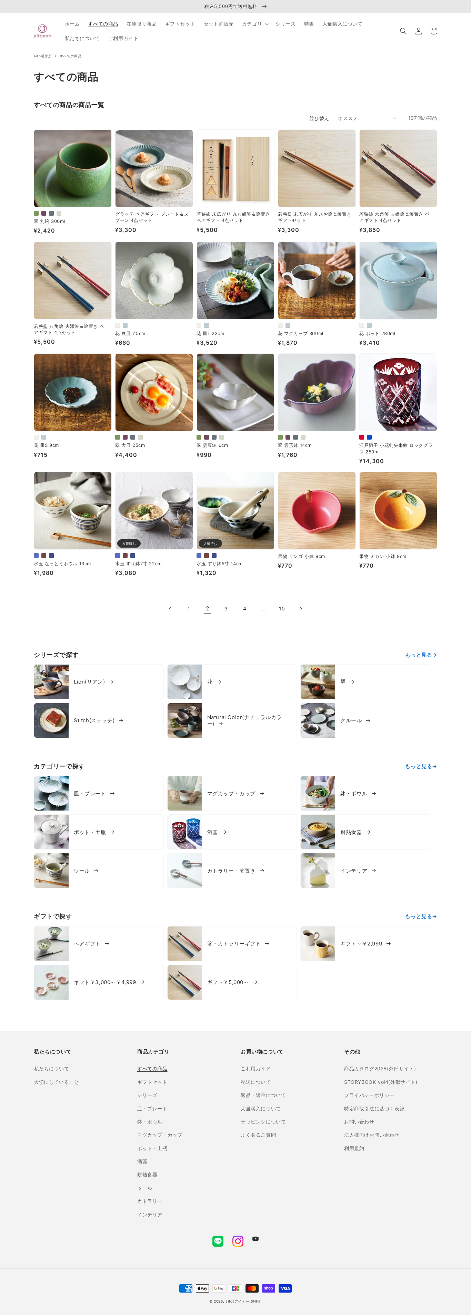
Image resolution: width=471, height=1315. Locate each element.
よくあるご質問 (258, 1135)
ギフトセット (152, 1082)
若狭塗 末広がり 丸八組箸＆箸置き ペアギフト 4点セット (233, 217)
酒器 (142, 1161)
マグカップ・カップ (159, 1135)
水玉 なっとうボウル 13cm (62, 563)
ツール (144, 1188)
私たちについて (51, 1068)
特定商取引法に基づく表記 (374, 1108)
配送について (256, 1082)
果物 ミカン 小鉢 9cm (383, 556)
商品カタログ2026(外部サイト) (380, 1068)
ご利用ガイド (256, 1068)
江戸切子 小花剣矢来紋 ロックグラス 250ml (396, 448)
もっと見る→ (421, 654)
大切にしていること (56, 1082)
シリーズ (147, 1095)
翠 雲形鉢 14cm (295, 445)
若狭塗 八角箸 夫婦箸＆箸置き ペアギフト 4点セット (69, 329)
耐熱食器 (147, 1174)
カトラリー (149, 1201)
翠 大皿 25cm (130, 445)
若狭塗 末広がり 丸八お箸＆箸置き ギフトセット (314, 217)
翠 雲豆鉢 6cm (212, 445)
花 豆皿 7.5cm (130, 333)
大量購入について (261, 1108)
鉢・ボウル (149, 1122)
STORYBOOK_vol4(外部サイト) (381, 1082)
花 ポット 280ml (377, 333)
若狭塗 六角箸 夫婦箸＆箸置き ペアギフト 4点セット (394, 217)
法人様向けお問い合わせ (372, 1135)
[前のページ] (170, 608)
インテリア (149, 1214)
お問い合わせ (359, 1122)
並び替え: (320, 118)
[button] (403, 31)
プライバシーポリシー (369, 1095)
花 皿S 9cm (46, 445)
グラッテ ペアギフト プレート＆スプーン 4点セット (152, 217)
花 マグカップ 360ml (300, 333)
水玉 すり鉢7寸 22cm (138, 563)
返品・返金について (263, 1095)
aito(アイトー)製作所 (244, 1301)
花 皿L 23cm (210, 333)
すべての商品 (152, 1068)
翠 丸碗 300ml (49, 221)
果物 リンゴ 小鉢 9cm (301, 556)
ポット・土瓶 (152, 1148)
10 (282, 608)
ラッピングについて (263, 1122)
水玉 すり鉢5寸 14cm (220, 563)
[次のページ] (300, 608)
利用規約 (354, 1148)
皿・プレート (152, 1108)
